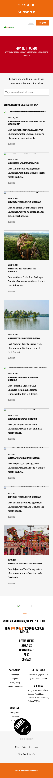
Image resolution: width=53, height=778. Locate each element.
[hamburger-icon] (31, 23)
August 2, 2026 (12, 415)
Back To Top (26, 739)
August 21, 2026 (13, 118)
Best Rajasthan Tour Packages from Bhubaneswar (25, 564)
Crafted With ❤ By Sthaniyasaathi (26, 770)
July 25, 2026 (12, 560)
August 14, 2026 (13, 198)
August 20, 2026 (13, 159)
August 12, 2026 (13, 265)
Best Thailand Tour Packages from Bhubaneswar (24, 497)
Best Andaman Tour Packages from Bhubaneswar (24, 202)
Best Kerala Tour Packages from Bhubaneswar (23, 458)
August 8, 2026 (12, 334)
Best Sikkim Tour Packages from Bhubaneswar (23, 163)
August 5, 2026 (12, 373)
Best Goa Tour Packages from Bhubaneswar (22, 419)
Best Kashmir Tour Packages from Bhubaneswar (24, 338)
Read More (11, 144)
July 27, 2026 (12, 493)
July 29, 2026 (12, 454)
